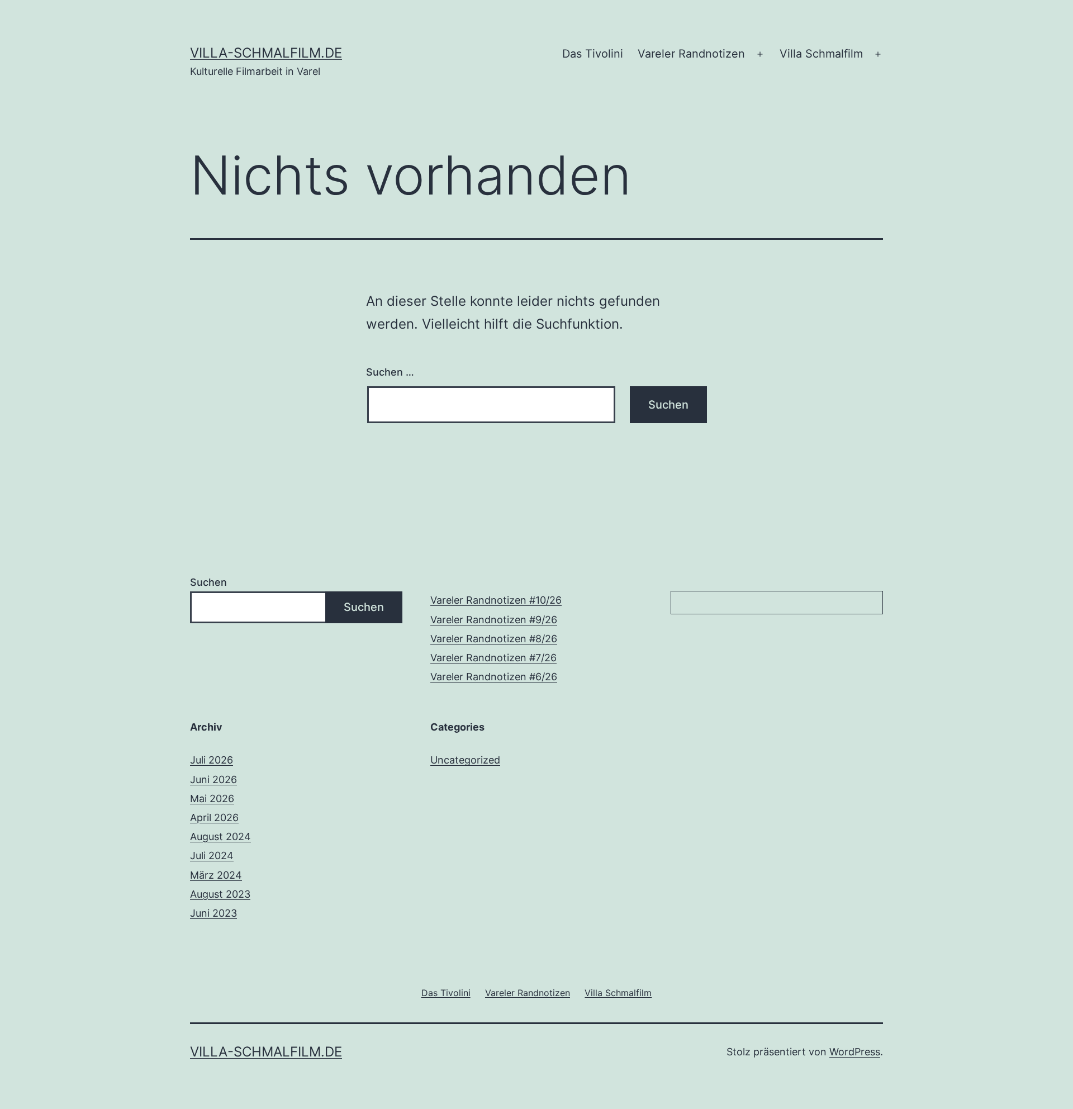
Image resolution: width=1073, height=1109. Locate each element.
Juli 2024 (212, 855)
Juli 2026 (211, 760)
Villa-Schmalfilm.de (266, 53)
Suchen (208, 582)
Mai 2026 (212, 798)
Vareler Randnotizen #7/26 (493, 657)
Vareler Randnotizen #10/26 (496, 600)
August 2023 (220, 894)
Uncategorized (465, 760)
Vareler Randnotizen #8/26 (493, 638)
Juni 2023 (213, 913)
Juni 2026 (213, 779)
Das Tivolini (592, 53)
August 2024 (220, 836)
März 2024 (216, 875)
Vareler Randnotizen (691, 53)
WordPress (854, 1052)
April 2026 (214, 817)
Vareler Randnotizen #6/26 (493, 677)
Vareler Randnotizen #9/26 (493, 619)
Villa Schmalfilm (821, 53)
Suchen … (390, 372)
